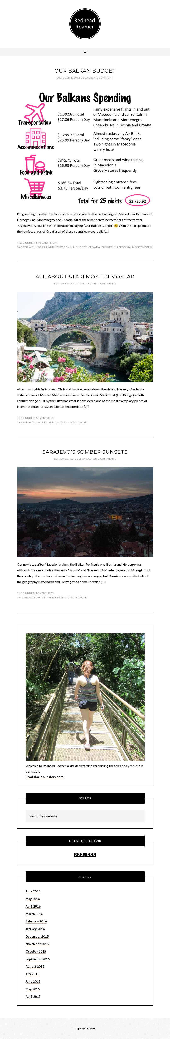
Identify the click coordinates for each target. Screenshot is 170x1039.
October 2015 (36, 951)
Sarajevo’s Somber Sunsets (85, 452)
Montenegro (142, 247)
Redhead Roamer (85, 23)
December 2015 (37, 936)
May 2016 (33, 899)
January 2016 (35, 929)
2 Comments (107, 283)
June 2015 (33, 981)
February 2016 (36, 921)
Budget (81, 247)
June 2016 (33, 891)
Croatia (94, 247)
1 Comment (104, 77)
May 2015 (33, 989)
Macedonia (122, 247)
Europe (107, 247)
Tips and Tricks (47, 242)
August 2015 (35, 966)
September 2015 (38, 959)
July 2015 (32, 974)
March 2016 (34, 914)
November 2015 (37, 944)
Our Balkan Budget (85, 71)
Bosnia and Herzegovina (55, 247)
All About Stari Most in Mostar (85, 277)
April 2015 (33, 996)
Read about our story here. (45, 777)
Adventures (45, 417)
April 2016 (33, 906)
